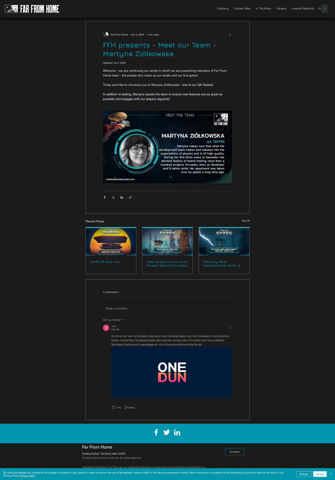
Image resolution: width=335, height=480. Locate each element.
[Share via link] (130, 197)
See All (246, 220)
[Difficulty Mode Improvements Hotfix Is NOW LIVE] (224, 241)
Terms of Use (109, 453)
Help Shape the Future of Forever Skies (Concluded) (167, 263)
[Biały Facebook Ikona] (156, 432)
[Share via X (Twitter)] (113, 197)
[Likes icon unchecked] (113, 407)
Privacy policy (27, 475)
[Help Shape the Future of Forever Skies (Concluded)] (167, 241)
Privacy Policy (90, 453)
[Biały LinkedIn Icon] (177, 432)
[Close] (331, 474)
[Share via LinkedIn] (121, 197)
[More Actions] (230, 328)
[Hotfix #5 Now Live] (111, 241)
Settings (303, 474)
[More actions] (230, 34)
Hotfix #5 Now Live (105, 262)
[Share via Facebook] (104, 197)
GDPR (122, 453)
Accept (320, 474)
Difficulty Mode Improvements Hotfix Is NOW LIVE (221, 263)
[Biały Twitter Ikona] (166, 432)
